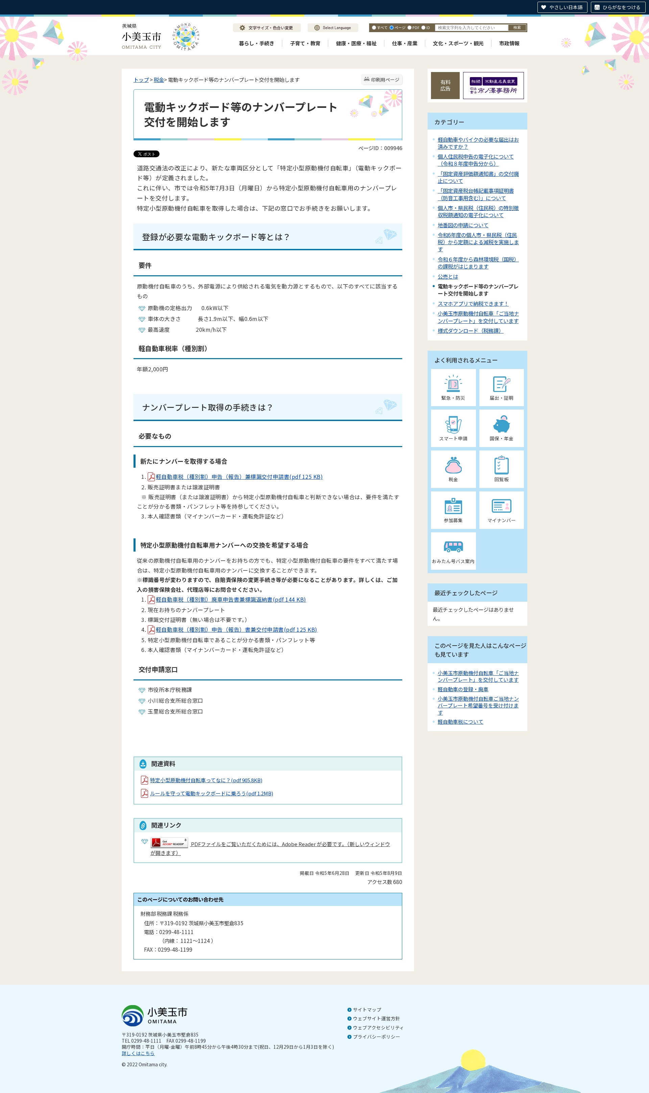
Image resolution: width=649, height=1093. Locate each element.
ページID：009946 (380, 148)
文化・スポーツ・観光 (458, 43)
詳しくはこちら (138, 1053)
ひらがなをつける (622, 7)
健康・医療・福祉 (356, 43)
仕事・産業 (404, 43)
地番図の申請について (463, 225)
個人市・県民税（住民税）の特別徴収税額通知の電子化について (478, 211)
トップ (141, 79)
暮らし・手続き (256, 43)
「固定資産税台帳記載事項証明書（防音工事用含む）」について (476, 194)
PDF (415, 27)
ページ (400, 27)
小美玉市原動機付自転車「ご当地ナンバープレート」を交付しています (478, 316)
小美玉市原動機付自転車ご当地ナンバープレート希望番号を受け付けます (478, 705)
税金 (159, 79)
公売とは (448, 276)
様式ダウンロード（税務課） (471, 330)
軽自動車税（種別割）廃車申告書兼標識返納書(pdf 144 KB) (231, 599)
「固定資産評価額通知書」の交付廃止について (478, 177)
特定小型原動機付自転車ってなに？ (206, 780)
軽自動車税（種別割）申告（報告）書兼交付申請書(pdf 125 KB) (236, 629)
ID (428, 27)
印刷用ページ (385, 79)
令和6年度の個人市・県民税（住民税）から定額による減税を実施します (478, 242)
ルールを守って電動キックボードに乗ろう (211, 793)
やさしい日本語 (565, 7)
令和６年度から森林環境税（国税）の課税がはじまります (478, 262)
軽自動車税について (460, 721)
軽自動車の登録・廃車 (463, 689)
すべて (382, 27)
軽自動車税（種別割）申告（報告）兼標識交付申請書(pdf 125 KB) (239, 476)
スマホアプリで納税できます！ (473, 303)
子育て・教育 (305, 43)
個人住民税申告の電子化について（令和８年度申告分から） (476, 160)
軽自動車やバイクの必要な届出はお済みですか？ (478, 143)
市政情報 (509, 43)
